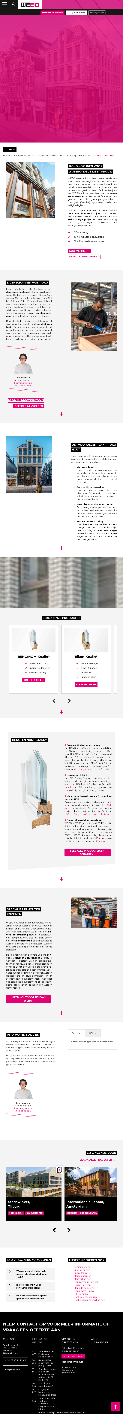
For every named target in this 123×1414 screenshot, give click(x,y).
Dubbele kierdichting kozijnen (89, 1300)
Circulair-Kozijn (82, 1270)
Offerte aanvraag (52, 13)
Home (6, 155)
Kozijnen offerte (82, 1267)
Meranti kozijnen (82, 1279)
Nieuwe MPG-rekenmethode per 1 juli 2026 (45, 1363)
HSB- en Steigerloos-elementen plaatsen (86, 814)
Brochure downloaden (26, 400)
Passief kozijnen (82, 1285)
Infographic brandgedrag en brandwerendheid (47, 1392)
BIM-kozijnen (81, 1294)
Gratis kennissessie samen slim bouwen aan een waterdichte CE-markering (47, 1374)
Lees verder (78, 250)
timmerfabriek (68, 1373)
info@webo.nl (98, 13)
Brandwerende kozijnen (86, 1282)
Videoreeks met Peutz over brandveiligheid (46, 1354)
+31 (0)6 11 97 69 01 (23, 385)
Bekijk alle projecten (96, 1159)
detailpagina (80, 769)
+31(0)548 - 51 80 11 (77, 13)
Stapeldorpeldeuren (84, 1288)
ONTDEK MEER (34, 679)
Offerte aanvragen (83, 256)
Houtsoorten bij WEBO (71, 155)
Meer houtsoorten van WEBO (29, 999)
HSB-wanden (68, 1370)
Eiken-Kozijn (81, 1273)
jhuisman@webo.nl (23, 383)
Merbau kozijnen (82, 1276)
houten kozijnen (69, 1367)
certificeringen (99, 841)
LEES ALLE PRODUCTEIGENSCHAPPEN (87, 852)
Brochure (76, 1033)
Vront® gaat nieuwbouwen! (45, 1384)
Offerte (93, 1033)
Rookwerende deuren (85, 1297)
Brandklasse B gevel (84, 1291)
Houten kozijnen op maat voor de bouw (35, 155)
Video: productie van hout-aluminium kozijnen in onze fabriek (46, 1403)
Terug (11, 149)
